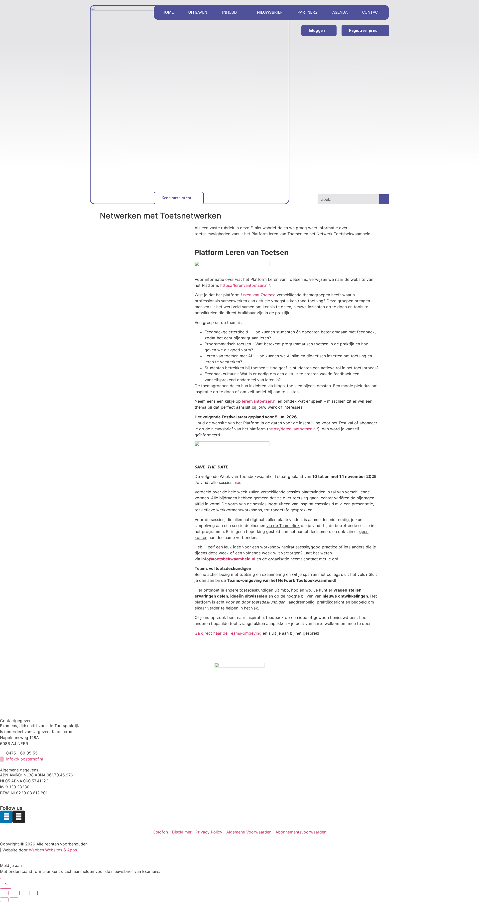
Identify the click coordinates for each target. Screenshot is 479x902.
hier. (237, 482)
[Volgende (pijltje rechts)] (14, 900)
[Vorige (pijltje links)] (4, 900)
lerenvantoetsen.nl (259, 401)
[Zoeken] (384, 199)
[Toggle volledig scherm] (14, 893)
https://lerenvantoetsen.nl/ (245, 285)
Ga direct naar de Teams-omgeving (228, 633)
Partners (307, 12)
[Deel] (23, 893)
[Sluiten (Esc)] (33, 893)
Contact (371, 12)
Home (168, 12)
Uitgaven (197, 12)
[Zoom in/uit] (4, 893)
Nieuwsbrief (269, 12)
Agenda (340, 12)
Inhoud (229, 12)
